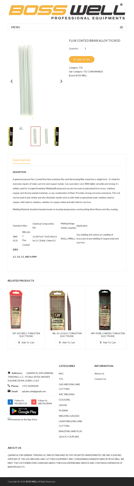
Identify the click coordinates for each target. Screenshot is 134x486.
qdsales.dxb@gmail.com (34, 391)
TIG (61, 378)
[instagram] (33, 402)
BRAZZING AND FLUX (70, 431)
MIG (61, 373)
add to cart (83, 59)
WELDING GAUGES (69, 415)
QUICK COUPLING (69, 436)
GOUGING (64, 399)
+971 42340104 (30, 386)
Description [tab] (21, 160)
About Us (99, 373)
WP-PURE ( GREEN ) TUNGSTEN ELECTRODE (108, 334)
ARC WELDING (67, 394)
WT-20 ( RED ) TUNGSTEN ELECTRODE (26, 334)
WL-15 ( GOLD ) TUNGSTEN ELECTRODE (67, 334)
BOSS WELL (32, 481)
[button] (61, 81)
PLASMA (63, 410)
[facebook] (10, 402)
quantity (73, 48)
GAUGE (63, 405)
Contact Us (100, 378)
